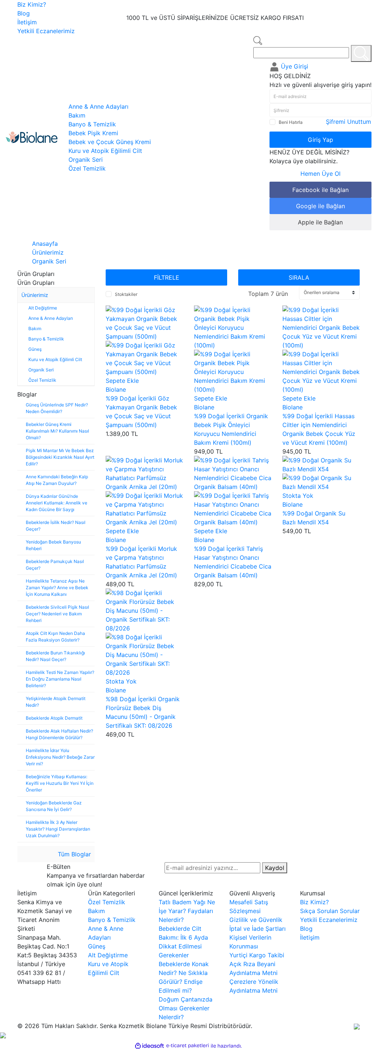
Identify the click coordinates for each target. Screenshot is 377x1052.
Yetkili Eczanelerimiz (46, 31)
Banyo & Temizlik (111, 919)
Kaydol (274, 867)
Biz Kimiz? (31, 4)
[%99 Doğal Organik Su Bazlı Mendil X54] (321, 464)
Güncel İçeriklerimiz (186, 893)
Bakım (96, 911)
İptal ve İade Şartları (257, 928)
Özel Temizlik (106, 902)
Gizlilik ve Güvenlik (255, 919)
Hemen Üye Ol (320, 173)
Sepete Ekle (122, 380)
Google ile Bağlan (320, 206)
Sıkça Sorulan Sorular (330, 911)
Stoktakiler (126, 294)
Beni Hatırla (291, 122)
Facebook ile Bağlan (320, 189)
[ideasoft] (149, 1045)
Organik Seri (49, 261)
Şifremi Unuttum (348, 121)
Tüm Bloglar (73, 854)
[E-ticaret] (187, 1045)
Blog (23, 13)
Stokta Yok (297, 495)
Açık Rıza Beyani (252, 964)
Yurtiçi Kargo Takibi (256, 955)
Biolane (116, 389)
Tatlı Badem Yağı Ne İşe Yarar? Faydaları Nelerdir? (187, 910)
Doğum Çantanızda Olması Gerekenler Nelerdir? (185, 1008)
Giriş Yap (320, 139)
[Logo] (31, 136)
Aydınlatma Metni (253, 972)
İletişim (27, 22)
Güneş (96, 946)
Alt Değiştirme (108, 955)
